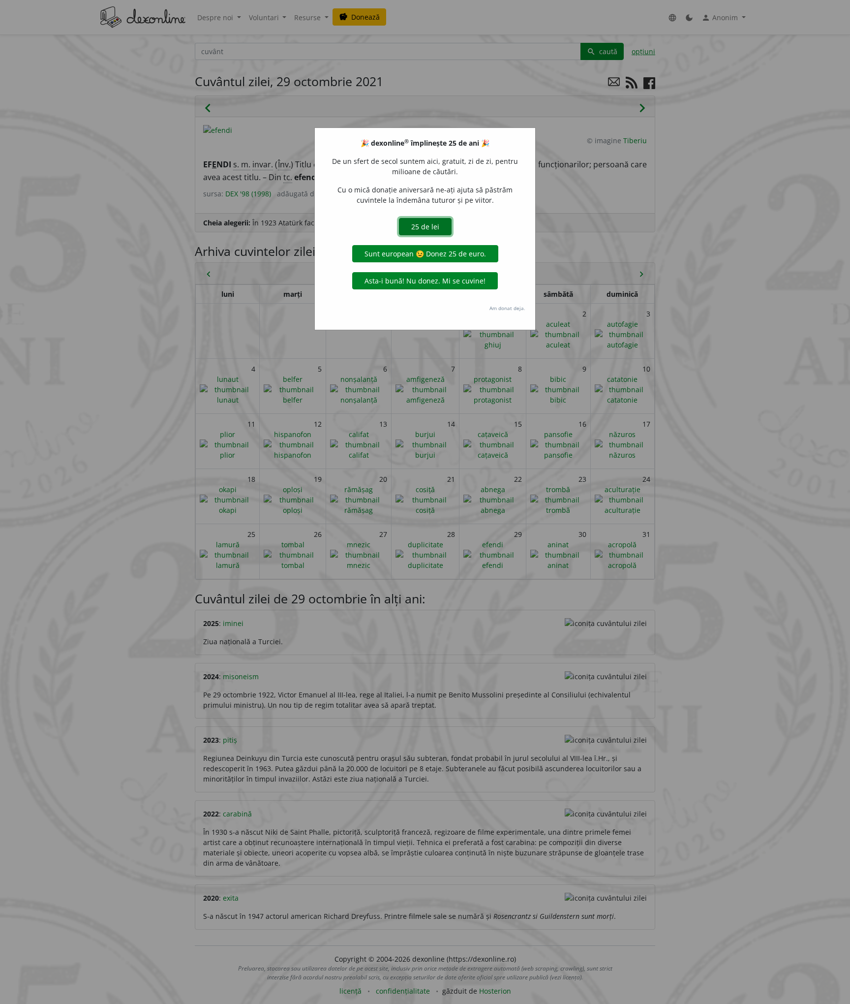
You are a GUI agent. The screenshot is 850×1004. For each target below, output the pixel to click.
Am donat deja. (507, 308)
